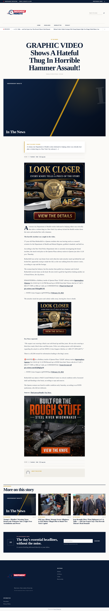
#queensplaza (78, 280)
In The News (54, 39)
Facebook (32, 156)
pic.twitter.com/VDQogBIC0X (34, 288)
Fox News (48, 392)
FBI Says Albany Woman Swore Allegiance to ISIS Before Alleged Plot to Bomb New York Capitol (53, 521)
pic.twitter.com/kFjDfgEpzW (34, 367)
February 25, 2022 (57, 293)
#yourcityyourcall (65, 365)
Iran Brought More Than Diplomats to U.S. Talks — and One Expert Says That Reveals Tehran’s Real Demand (88, 521)
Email (37, 156)
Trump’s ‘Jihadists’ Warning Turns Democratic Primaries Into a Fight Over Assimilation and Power (17, 521)
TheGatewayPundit (37, 392)
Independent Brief (98, 1)
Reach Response (57, 609)
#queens (27, 362)
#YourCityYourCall (66, 286)
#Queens (27, 283)
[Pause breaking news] (104, 29)
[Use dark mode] (104, 1)
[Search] (104, 13)
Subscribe (97, 541)
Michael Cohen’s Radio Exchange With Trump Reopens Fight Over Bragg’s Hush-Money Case (60, 29)
